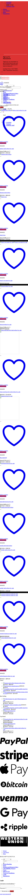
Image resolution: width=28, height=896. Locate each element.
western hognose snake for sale (8, 633)
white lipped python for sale (7, 676)
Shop (4, 92)
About (5, 9)
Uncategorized (7, 103)
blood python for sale (5, 324)
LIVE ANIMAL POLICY (9, 95)
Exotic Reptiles (7, 864)
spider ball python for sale (7, 588)
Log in (11, 891)
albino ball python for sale (7, 148)
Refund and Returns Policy (10, 93)
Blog (4, 12)
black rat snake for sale (6, 280)
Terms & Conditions (9, 99)
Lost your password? (5, 894)
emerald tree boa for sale (6, 501)
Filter (2, 107)
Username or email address (7, 883)
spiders (5, 100)
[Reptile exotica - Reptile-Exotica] (4, 77)
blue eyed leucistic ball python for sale (10, 392)
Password (3, 888)
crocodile (5, 94)
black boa (2, 235)
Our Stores (6, 10)
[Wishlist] (0, 112)
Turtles (5, 101)
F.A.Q (4, 870)
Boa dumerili (3, 457)
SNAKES (5, 98)
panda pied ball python (6, 545)
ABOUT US (6, 871)
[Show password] (21, 888)
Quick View (3, 143)
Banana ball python (5, 192)
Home (1, 82)
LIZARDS (5, 97)
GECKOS (5, 95)
